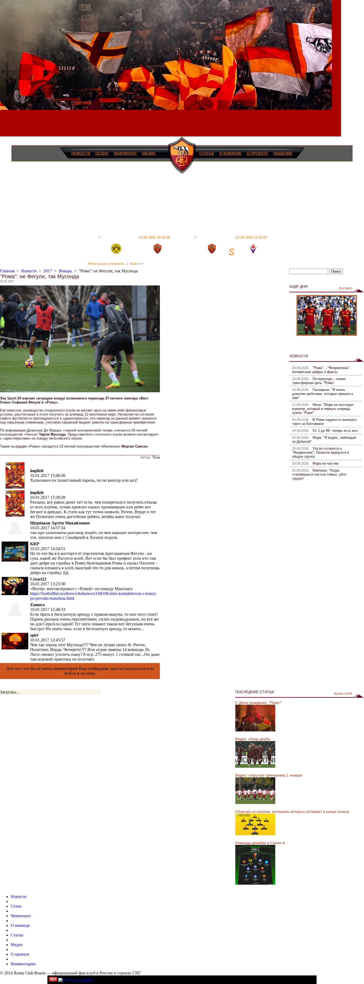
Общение (282, 153)
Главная (7, 271)
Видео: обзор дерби (252, 739)
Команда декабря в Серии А (260, 843)
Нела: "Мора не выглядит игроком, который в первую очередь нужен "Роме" (323, 409)
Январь (65, 271)
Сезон (101, 153)
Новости (80, 153)
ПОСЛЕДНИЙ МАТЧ (136, 237)
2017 (47, 271)
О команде (230, 153)
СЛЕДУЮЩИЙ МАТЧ (233, 237)
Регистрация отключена (106, 264)
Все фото (345, 288)
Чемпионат (125, 153)
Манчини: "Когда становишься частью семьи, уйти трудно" (319, 474)
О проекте (257, 153)
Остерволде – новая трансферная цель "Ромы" (319, 381)
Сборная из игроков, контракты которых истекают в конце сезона (292, 811)
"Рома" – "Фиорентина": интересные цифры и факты (321, 370)
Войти (134, 264)
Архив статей (343, 693)
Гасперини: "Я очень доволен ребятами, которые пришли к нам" (322, 394)
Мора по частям (325, 463)
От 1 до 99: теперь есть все (335, 431)
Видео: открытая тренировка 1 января (268, 775)
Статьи (206, 153)
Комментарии (23, 964)
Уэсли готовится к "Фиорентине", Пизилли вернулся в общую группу (320, 452)
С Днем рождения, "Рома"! (258, 702)
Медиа (148, 153)
